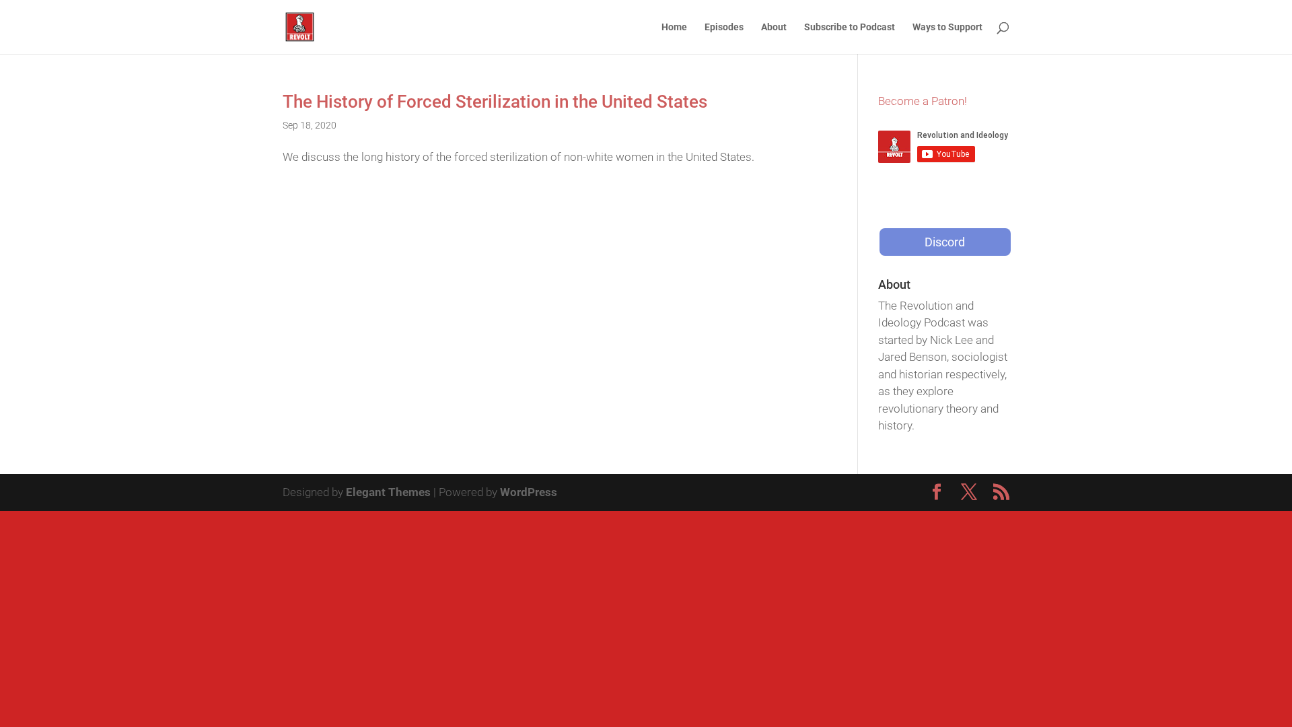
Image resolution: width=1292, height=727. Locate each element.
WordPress (528, 492)
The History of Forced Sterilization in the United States (495, 102)
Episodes (724, 27)
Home (674, 27)
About (774, 27)
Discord (945, 242)
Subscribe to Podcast (849, 27)
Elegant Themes (388, 492)
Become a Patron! (922, 101)
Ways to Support (947, 27)
